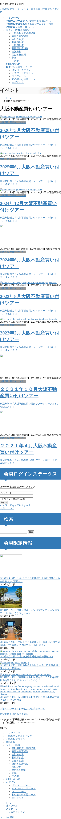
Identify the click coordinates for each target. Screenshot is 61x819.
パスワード (6, 493)
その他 (15, 61)
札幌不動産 (18, 42)
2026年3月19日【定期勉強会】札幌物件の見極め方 (26, 656)
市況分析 (16, 51)
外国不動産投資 (20, 48)
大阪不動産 (18, 45)
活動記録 (10, 742)
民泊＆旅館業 (19, 54)
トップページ (13, 733)
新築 (14, 57)
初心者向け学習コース (24, 79)
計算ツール (12, 805)
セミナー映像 (13, 745)
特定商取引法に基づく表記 (14, 714)
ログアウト (18, 82)
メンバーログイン (21, 70)
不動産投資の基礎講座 (24, 33)
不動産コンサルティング (19, 736)
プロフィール (19, 76)
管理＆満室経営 (20, 36)
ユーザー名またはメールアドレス (18, 486)
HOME (9, 803)
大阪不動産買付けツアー (13, 122)
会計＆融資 (18, 39)
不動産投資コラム (15, 739)
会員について (7, 508)
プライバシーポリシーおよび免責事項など (22, 708)
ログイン (10, 782)
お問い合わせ (13, 779)
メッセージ (12, 809)
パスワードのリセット (24, 73)
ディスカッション (15, 812)
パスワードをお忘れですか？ (15, 505)
